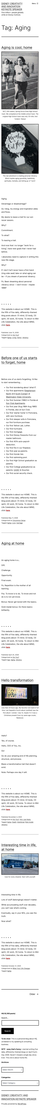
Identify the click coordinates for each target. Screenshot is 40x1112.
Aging (9, 337)
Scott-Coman (21, 394)
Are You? (16, 335)
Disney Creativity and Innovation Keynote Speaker (12, 6)
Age (8, 660)
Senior (19, 337)
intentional (20, 822)
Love (14, 523)
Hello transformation (17, 680)
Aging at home (12, 543)
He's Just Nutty (25, 819)
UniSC (16, 470)
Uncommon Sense (19, 520)
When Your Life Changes (21, 968)
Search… (4, 1018)
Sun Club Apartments (15, 403)
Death (14, 822)
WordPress (22, 1104)
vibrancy (25, 337)
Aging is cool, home (16, 47)
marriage (19, 523)
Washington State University (18, 397)
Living (14, 337)
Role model (29, 822)
